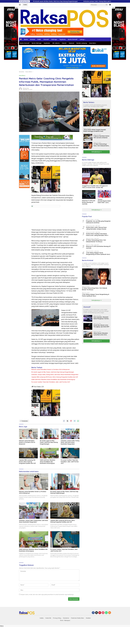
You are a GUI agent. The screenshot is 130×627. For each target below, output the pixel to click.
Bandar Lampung (81, 43)
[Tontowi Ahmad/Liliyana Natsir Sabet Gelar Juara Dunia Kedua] (104, 194)
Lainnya (82, 39)
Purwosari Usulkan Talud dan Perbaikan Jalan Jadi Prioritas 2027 (50, 382)
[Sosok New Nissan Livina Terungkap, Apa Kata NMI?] (87, 326)
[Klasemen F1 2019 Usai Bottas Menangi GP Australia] (88, 194)
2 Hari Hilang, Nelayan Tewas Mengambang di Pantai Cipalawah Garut (98, 253)
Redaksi (88, 618)
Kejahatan (47, 43)
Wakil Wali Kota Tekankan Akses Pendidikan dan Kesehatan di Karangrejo (53, 379)
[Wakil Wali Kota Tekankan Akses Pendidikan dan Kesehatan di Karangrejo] (49, 453)
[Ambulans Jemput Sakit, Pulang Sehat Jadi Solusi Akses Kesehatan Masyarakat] (70, 434)
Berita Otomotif (72, 39)
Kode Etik (48, 618)
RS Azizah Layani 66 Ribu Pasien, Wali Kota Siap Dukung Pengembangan (52, 372)
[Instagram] (103, 612)
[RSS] (109, 612)
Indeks (25, 4)
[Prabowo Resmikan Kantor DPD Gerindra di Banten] (87, 137)
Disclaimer (66, 618)
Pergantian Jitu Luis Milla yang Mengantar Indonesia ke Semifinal (98, 221)
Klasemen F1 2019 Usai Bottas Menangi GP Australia (88, 202)
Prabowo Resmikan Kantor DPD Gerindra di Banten (101, 136)
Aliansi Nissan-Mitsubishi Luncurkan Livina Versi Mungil (101, 334)
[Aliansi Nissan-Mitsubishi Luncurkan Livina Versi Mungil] (87, 334)
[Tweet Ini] (67, 421)
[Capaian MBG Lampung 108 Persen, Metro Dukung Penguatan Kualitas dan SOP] (28, 453)
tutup (16, 7)
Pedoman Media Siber (77, 618)
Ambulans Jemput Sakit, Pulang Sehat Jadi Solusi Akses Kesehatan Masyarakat (79, 1)
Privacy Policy (57, 618)
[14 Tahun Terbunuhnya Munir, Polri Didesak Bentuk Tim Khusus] (87, 145)
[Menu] (20, 4)
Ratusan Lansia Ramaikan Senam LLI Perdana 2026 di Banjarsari (50, 369)
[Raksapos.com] (65, 18)
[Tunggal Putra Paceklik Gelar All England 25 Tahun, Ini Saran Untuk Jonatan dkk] (96, 176)
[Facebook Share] (64, 421)
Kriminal (32, 39)
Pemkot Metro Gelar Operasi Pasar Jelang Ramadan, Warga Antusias (96, 228)
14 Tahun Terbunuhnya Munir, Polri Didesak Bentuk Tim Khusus (101, 144)
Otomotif (46, 39)
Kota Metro (92, 43)
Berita (26, 39)
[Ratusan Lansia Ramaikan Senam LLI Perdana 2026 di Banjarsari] (28, 434)
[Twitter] (96, 612)
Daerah (64, 43)
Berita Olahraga (36, 43)
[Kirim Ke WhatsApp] (78, 421)
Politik (39, 39)
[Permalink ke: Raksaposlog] (20, 89)
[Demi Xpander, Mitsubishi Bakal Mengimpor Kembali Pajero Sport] (87, 318)
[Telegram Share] (74, 421)
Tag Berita (62, 39)
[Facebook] (93, 612)
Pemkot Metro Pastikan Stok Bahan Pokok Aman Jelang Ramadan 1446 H (97, 234)
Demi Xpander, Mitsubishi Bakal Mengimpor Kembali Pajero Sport (101, 317)
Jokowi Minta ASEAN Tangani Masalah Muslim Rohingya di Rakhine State (94, 130)
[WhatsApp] (106, 612)
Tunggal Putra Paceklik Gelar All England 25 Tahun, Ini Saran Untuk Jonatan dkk (95, 186)
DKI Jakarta (56, 43)
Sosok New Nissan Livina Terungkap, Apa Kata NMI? (101, 325)
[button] (106, 4)
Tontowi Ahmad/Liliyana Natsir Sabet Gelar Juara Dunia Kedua (104, 201)
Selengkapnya (96, 152)
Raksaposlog (26, 88)
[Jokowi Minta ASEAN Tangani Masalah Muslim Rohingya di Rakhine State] (96, 117)
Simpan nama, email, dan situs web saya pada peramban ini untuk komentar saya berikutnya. (47, 594)
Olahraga (54, 39)
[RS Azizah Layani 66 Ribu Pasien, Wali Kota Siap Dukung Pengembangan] (49, 434)
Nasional (71, 43)
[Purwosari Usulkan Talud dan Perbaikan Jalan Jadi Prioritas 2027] (70, 453)
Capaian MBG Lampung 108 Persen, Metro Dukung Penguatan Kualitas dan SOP (54, 377)
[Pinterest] (99, 612)
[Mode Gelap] (110, 4)
